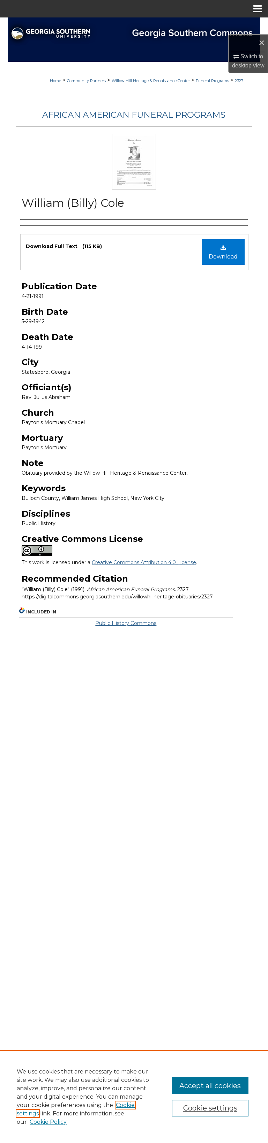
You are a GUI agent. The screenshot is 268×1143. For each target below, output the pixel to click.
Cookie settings (210, 1108)
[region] (134, 1096)
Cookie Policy (48, 1122)
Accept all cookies (210, 1086)
